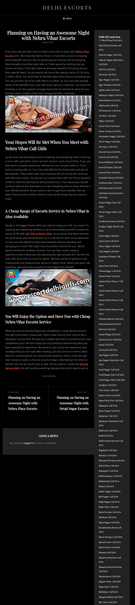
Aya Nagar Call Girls (108, 355)
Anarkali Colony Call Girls (111, 177)
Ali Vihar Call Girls (107, 115)
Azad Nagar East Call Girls (111, 374)
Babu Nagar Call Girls (109, 410)
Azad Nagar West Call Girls (112, 379)
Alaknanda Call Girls (109, 105)
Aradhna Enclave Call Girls (112, 221)
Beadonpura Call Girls (109, 576)
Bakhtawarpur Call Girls (110, 476)
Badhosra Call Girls (108, 430)
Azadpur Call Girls (108, 385)
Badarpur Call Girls (108, 416)
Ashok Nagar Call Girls (110, 271)
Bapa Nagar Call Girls (109, 522)
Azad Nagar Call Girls (109, 369)
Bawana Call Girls (107, 552)
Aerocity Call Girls (107, 74)
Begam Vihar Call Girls (110, 581)
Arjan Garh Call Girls (109, 241)
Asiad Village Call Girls (109, 334)
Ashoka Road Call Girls (110, 324)
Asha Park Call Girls (108, 265)
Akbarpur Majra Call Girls (111, 95)
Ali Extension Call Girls (110, 110)
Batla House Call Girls (109, 547)
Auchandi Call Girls (108, 349)
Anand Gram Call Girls (110, 151)
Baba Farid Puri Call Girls (111, 400)
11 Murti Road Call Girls (110, 40)
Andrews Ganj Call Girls (110, 188)
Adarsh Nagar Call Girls (110, 54)
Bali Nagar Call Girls (108, 496)
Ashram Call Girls (107, 329)
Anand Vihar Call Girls (109, 172)
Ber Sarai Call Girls (108, 602)
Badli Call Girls (106, 435)
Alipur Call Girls (106, 121)
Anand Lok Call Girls (109, 157)
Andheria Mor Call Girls (110, 182)
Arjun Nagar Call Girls (109, 246)
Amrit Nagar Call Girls (109, 141)
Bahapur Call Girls (108, 455)
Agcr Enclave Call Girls (110, 84)
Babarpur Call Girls (108, 405)
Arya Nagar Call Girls (109, 251)
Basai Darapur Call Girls (110, 537)
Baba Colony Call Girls (109, 395)
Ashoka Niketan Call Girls (111, 319)
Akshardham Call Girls (110, 100)
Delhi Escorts (67, 7)
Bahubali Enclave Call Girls (112, 460)
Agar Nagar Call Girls (109, 79)
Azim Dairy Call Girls (109, 390)
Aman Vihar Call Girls (109, 126)
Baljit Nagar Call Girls (109, 501)
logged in (29, 443)
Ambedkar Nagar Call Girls (112, 136)
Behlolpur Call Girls (108, 591)
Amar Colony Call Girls (110, 131)
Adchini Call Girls (107, 69)
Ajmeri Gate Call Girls (109, 90)
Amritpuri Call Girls (108, 146)
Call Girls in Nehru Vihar (38, 233)
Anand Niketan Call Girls (111, 162)
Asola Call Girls (106, 344)
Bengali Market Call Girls (111, 597)
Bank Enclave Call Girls (110, 512)
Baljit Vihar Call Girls (109, 507)
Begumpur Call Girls (109, 586)
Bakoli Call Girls (106, 486)
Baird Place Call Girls (109, 465)
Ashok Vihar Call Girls (109, 276)
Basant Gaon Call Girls (110, 542)
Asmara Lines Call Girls (110, 339)
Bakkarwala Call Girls (109, 481)
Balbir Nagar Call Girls (109, 491)
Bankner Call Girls (107, 517)
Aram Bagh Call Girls (109, 235)
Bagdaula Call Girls (108, 450)
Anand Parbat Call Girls (110, 167)
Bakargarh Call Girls (108, 470)
